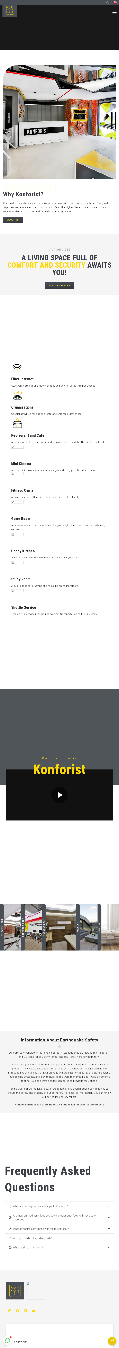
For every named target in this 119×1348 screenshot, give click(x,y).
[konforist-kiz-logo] (35, 1290)
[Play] (59, 794)
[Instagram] (9, 1310)
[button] (114, 12)
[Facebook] (17, 1310)
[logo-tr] (115, 2)
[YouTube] (33, 1310)
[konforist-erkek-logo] (9, 9)
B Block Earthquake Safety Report (82, 1104)
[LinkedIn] (25, 1310)
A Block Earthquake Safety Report (36, 1104)
